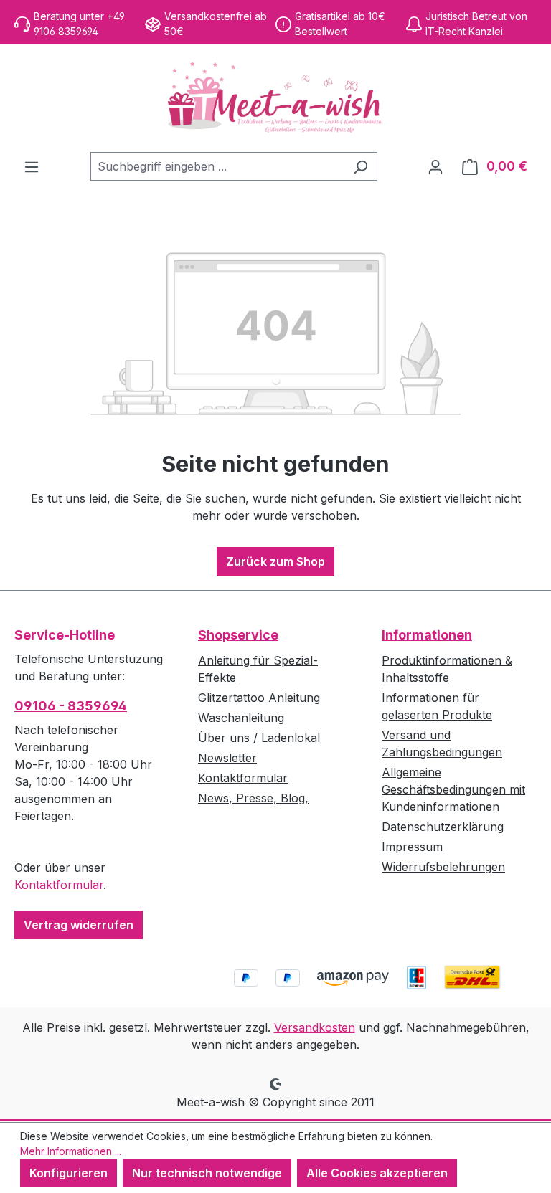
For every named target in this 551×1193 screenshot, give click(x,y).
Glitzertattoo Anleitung (259, 697)
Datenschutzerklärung (443, 826)
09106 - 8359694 (70, 705)
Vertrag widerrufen (78, 925)
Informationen (427, 634)
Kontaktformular (58, 885)
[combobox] (217, 166)
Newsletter (227, 758)
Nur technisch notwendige (207, 1173)
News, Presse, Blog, (253, 798)
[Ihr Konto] (435, 166)
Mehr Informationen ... (70, 1151)
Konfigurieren (68, 1173)
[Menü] (31, 166)
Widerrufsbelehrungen (443, 867)
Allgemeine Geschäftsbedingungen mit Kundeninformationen (453, 789)
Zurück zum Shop (275, 561)
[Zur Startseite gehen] (275, 98)
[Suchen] (360, 166)
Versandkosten (314, 1027)
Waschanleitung (241, 717)
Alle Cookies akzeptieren (377, 1173)
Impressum (412, 847)
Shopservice (238, 634)
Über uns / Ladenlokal (259, 738)
